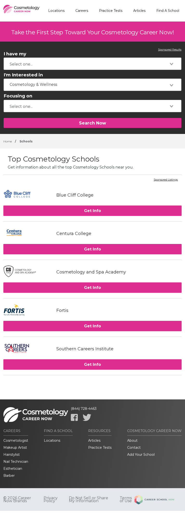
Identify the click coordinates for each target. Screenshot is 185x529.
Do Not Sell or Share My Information (88, 499)
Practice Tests (110, 10)
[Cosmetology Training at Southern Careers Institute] (27, 348)
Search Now (92, 122)
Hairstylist (11, 454)
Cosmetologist (15, 440)
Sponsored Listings (166, 180)
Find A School (167, 10)
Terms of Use (126, 499)
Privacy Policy (51, 499)
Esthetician (12, 468)
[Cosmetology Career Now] (21, 11)
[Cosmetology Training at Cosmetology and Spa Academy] (27, 272)
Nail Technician (15, 461)
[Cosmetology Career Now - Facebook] (74, 417)
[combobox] (92, 64)
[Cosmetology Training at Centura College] (27, 233)
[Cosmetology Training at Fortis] (27, 310)
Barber (9, 475)
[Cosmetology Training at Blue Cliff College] (27, 195)
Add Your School (141, 454)
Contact (134, 447)
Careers (81, 10)
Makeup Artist (15, 447)
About (132, 440)
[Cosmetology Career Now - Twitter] (87, 417)
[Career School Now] (158, 499)
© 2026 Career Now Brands (17, 499)
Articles (139, 10)
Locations (56, 10)
